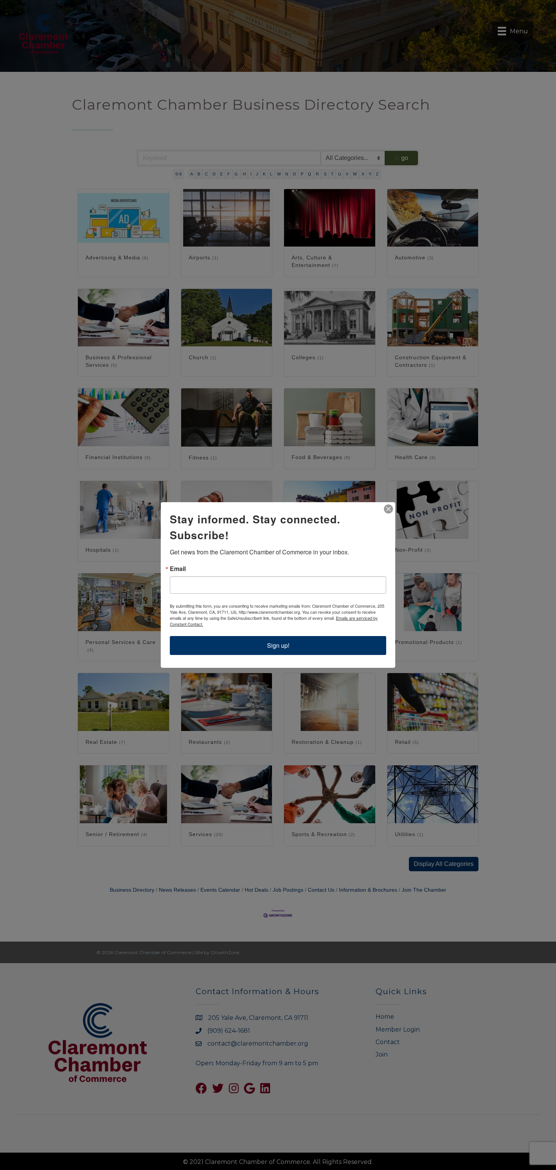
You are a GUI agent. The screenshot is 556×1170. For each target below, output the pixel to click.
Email (178, 569)
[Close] (388, 509)
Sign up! (278, 645)
